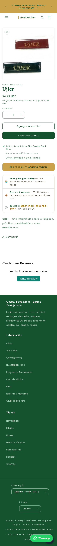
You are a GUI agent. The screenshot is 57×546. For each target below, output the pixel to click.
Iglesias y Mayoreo (17, 393)
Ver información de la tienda (23, 157)
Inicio (9, 343)
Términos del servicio (42, 529)
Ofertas (11, 464)
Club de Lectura (15, 400)
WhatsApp (44, 538)
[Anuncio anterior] (5, 6)
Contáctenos (14, 357)
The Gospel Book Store (25, 520)
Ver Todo (11, 350)
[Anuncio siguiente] (51, 6)
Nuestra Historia (15, 364)
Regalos (11, 456)
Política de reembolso (33, 524)
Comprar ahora (28, 135)
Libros (9, 435)
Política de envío (16, 534)
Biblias (10, 428)
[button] (6, 17)
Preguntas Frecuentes (19, 372)
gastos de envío (13, 100)
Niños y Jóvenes (15, 442)
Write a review (29, 278)
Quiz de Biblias (14, 379)
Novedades (12, 420)
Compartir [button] (12, 236)
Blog (8, 386)
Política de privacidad (18, 529)
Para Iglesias (13, 449)
